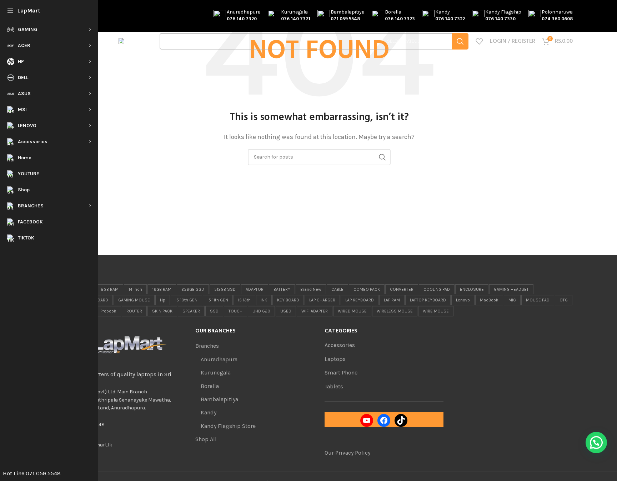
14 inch (135, 289)
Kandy (208, 412)
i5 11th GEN (217, 300)
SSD (214, 311)
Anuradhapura (219, 359)
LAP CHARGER (322, 300)
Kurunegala (216, 372)
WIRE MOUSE (436, 311)
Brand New (310, 289)
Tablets (334, 386)
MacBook (489, 300)
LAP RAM (392, 300)
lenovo (463, 300)
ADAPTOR (255, 289)
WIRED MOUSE (352, 311)
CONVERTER (401, 289)
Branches (207, 345)
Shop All (206, 439)
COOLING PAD (436, 289)
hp (162, 300)
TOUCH (235, 311)
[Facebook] (383, 420)
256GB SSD (192, 289)
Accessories (340, 345)
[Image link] (119, 344)
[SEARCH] (460, 41)
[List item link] (125, 424)
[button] (596, 442)
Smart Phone (341, 372)
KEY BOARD (288, 300)
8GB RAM (110, 289)
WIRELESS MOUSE (395, 311)
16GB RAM (161, 289)
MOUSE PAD (538, 300)
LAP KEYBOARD (359, 300)
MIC (512, 300)
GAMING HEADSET (511, 289)
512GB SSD (225, 289)
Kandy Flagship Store (228, 426)
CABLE (337, 289)
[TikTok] (401, 420)
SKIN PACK (162, 311)
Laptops (335, 359)
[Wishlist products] (479, 41)
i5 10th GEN (186, 300)
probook (108, 311)
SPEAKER (191, 311)
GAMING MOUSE (134, 300)
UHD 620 (261, 311)
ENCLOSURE (472, 289)
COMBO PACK (366, 289)
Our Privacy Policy (347, 452)
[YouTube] (366, 420)
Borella (210, 386)
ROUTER (134, 311)
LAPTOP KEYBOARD (428, 300)
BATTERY (282, 289)
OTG (564, 300)
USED (285, 311)
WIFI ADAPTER (314, 311)
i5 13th (244, 300)
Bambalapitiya (219, 399)
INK (264, 300)
